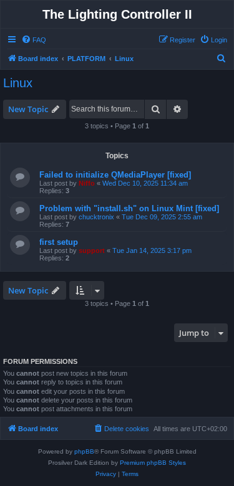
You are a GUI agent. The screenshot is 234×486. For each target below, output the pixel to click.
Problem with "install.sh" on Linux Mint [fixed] (129, 208)
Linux (17, 83)
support (92, 250)
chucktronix (96, 217)
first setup (58, 242)
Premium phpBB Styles (153, 462)
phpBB (84, 451)
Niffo (87, 183)
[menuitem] (33, 39)
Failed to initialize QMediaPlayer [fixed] (115, 174)
